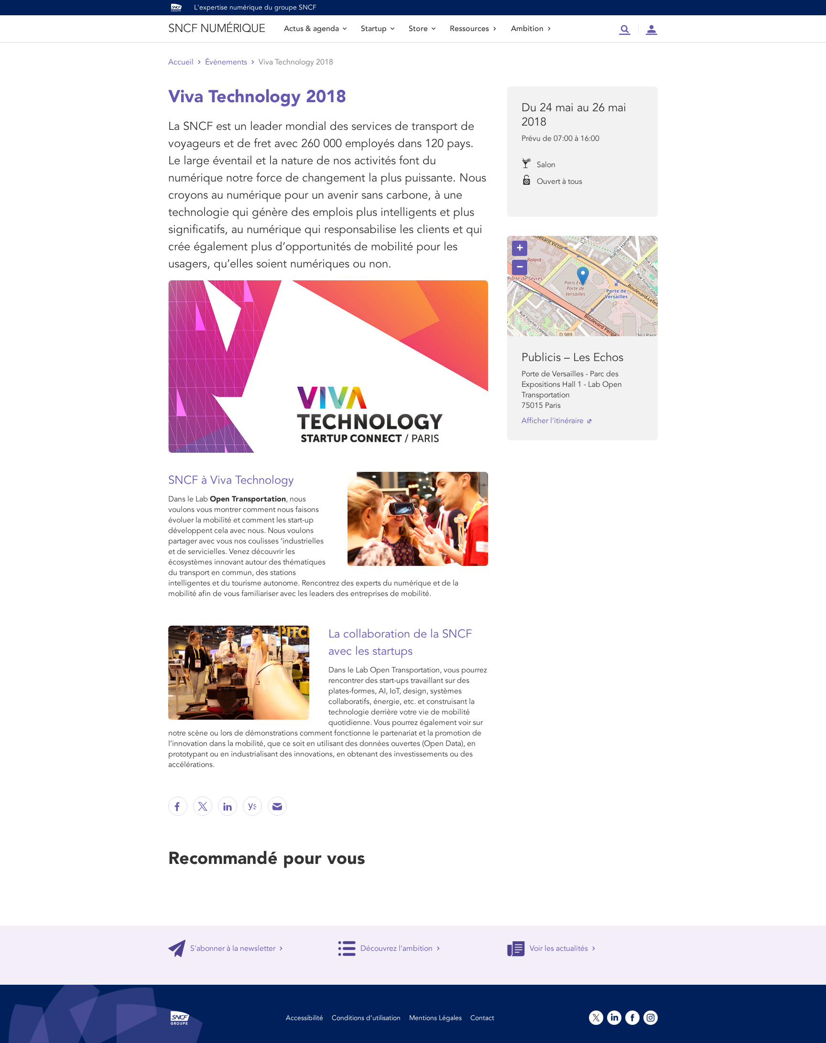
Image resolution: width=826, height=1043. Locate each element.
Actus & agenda (311, 28)
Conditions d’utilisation (366, 1018)
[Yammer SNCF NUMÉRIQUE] (252, 806)
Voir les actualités (559, 948)
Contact (482, 1018)
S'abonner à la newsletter (232, 948)
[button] (583, 276)
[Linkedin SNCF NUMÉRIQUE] (227, 806)
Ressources (469, 28)
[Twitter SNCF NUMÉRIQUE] (202, 806)
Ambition (527, 28)
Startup (374, 28)
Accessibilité (304, 1018)
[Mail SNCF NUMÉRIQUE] (277, 806)
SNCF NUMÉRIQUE (216, 28)
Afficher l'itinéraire (553, 421)
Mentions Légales (435, 1018)
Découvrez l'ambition (396, 948)
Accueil (181, 62)
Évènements (226, 62)
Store (418, 28)
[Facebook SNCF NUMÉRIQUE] (177, 806)
